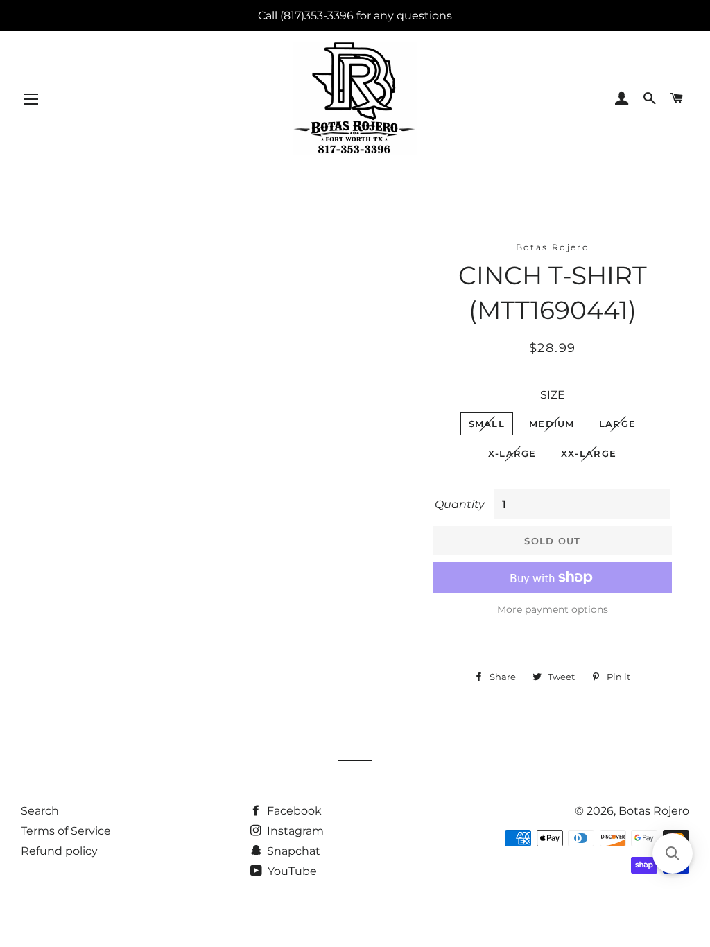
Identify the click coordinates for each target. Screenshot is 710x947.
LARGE (618, 423)
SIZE (552, 394)
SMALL (487, 423)
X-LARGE (512, 453)
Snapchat (292, 851)
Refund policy (59, 851)
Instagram (294, 830)
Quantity (460, 504)
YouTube (291, 871)
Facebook (293, 810)
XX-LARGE (588, 453)
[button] (672, 853)
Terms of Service (66, 830)
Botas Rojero (653, 810)
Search (40, 810)
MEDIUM (552, 423)
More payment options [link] (552, 609)
